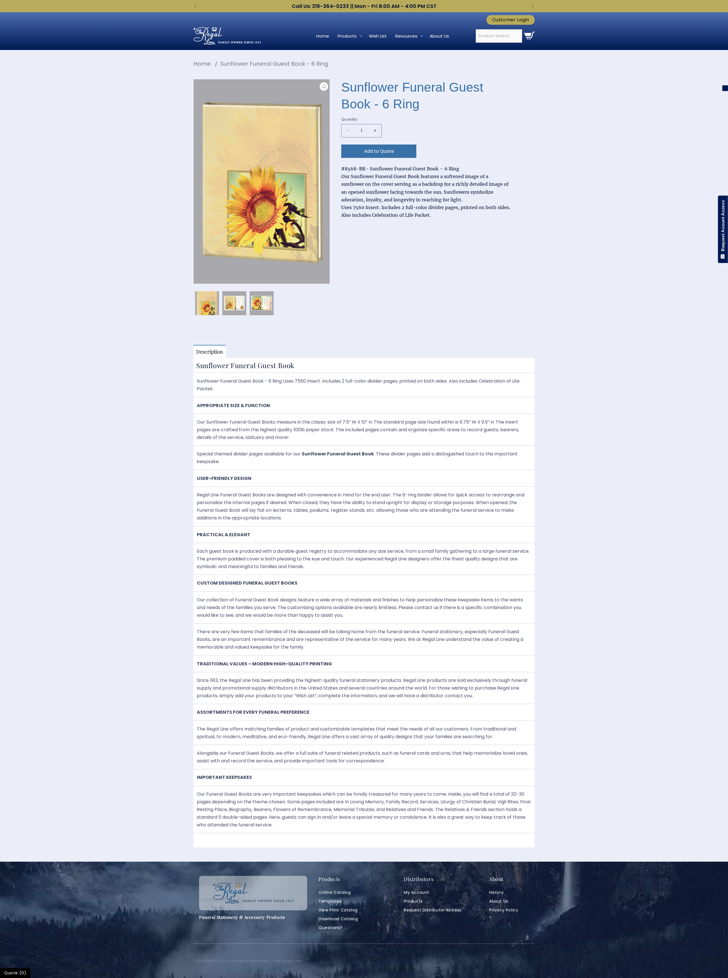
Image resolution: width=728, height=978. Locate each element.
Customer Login (510, 20)
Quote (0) (15, 973)
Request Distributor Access (433, 910)
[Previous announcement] (195, 6)
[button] (349, 36)
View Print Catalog (338, 910)
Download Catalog (338, 919)
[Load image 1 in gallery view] (207, 303)
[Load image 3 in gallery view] (261, 303)
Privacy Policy (503, 910)
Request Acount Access (723, 227)
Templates (330, 901)
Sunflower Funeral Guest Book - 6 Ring (274, 64)
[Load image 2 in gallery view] (234, 303)
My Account (416, 892)
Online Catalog (334, 892)
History (496, 892)
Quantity (349, 119)
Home (202, 64)
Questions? (330, 927)
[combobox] (499, 36)
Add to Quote (379, 151)
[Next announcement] (532, 6)
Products (413, 901)
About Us (498, 901)
